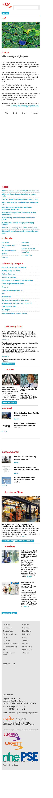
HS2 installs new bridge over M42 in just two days (20, 228)
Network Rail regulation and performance (17, 303)
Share (24, 113)
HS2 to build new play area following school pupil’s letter (20, 203)
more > (16, 419)
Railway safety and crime (11, 271)
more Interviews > (9, 613)
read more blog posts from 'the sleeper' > (18, 541)
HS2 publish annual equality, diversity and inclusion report (20, 232)
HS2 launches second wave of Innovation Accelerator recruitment (17, 208)
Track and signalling (9, 277)
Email (15, 113)
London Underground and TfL (12, 290)
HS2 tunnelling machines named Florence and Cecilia (18, 218)
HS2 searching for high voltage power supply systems (18, 224)
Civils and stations (8, 274)
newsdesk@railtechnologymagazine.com (23, 713)
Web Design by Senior (11, 765)
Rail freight (6, 310)
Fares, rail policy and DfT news (13, 284)
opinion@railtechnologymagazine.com (25, 106)
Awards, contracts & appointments (14, 313)
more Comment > (9, 403)
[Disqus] (21, 150)
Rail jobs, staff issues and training (14, 267)
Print (6, 113)
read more (5, 344)
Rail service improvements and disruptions (17, 280)
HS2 (3, 293)
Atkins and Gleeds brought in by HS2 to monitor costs (19, 195)
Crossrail (5, 287)
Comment (34, 113)
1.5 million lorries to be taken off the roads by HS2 (20, 199)
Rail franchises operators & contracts (15, 300)
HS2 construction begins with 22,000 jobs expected (20, 191)
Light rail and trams (9, 306)
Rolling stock (6, 297)
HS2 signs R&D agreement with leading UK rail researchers (19, 213)
